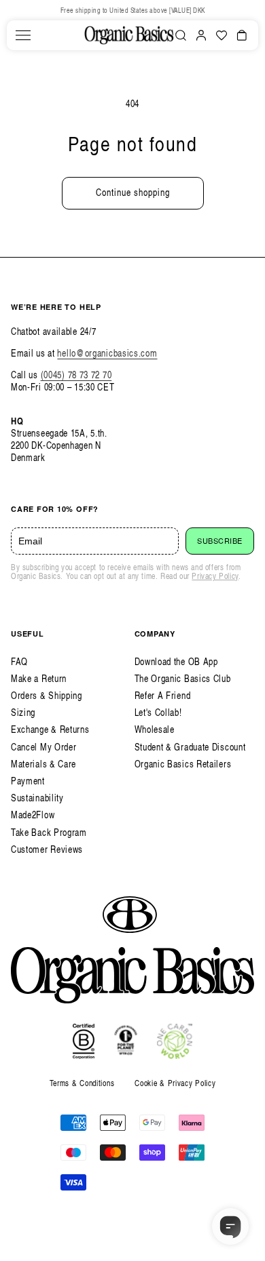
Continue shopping (133, 192)
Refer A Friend (163, 695)
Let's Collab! (158, 712)
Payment (28, 780)
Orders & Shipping (46, 695)
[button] (23, 35)
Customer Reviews (47, 849)
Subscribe (220, 541)
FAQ (19, 661)
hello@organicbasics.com (107, 352)
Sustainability (37, 797)
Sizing (23, 712)
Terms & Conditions (82, 1083)
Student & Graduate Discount (190, 746)
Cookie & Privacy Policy (175, 1083)
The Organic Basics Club (183, 678)
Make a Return (39, 678)
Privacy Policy (215, 576)
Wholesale (155, 729)
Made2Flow (32, 814)
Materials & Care (43, 763)
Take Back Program (49, 832)
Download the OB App (176, 661)
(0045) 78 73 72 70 (76, 374)
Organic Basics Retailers (183, 763)
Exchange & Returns (50, 729)
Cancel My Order (44, 746)
